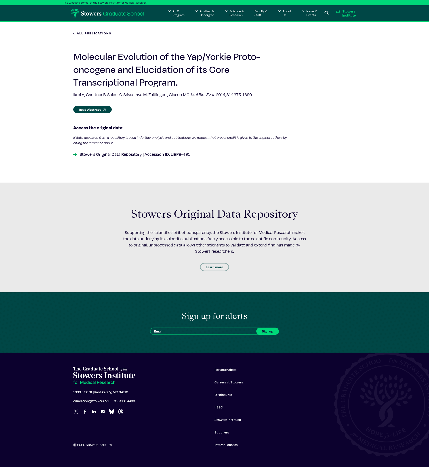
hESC (218, 407)
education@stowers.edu (91, 401)
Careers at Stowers (228, 382)
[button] (176, 13)
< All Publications (92, 33)
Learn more (214, 267)
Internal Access (226, 445)
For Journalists (225, 370)
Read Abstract (90, 109)
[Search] (327, 13)
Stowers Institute (227, 420)
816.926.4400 (124, 401)
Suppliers (221, 432)
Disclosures (223, 395)
